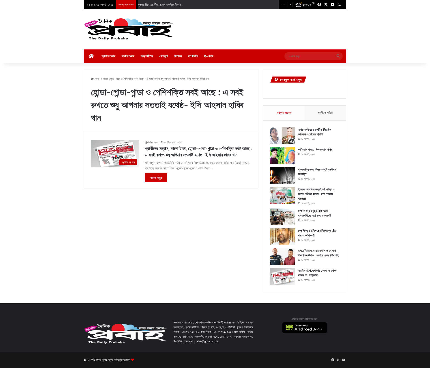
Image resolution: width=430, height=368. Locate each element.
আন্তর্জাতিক (147, 56)
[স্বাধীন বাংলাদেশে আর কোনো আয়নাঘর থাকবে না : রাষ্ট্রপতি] (282, 276)
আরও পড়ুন (156, 178)
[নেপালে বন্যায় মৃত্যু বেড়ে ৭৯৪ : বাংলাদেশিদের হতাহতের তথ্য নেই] (282, 216)
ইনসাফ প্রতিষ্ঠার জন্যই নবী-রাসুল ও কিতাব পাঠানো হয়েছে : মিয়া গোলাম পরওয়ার (316, 193)
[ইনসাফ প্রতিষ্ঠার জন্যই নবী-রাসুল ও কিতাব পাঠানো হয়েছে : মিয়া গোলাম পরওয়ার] (282, 195)
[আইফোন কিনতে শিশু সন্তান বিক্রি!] (282, 155)
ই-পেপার (208, 56)
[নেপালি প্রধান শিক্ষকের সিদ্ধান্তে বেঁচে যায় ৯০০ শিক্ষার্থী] (282, 236)
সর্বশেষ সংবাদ (284, 113)
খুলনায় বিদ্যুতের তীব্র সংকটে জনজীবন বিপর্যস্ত (160, 4)
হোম (96, 79)
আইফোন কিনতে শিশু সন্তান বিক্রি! (315, 149)
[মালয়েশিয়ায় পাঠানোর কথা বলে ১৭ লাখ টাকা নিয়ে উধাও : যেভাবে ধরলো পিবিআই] (282, 256)
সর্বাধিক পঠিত (325, 113)
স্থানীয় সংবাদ (108, 56)
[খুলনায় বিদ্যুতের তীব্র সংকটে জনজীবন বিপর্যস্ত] (282, 175)
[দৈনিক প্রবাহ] (129, 29)
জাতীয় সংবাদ (128, 56)
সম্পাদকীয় (193, 56)
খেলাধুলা (163, 56)
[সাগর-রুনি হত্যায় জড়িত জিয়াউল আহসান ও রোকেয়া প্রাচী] (282, 135)
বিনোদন (178, 56)
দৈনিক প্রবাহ (153, 142)
